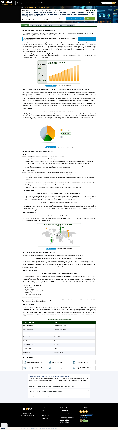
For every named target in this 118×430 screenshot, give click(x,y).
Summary (25, 25)
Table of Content (36, 25)
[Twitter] (80, 411)
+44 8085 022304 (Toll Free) (67, 413)
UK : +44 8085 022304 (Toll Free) (38, 2)
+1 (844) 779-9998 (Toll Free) (67, 411)
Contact (99, 2)
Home (74, 2)
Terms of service (46, 415)
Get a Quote (70, 25)
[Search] (113, 3)
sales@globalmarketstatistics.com (26, 3)
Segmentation (48, 25)
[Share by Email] (90, 10)
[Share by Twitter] (93, 10)
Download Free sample (51, 85)
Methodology (59, 25)
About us (44, 413)
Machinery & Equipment (30, 7)
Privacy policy (45, 418)
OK (3, 428)
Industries (82, 2)
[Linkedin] (86, 411)
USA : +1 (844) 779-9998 (24, 2)
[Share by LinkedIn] (95, 10)
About (91, 2)
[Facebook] (83, 411)
